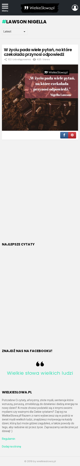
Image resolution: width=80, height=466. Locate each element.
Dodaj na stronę (11, 446)
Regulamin (8, 438)
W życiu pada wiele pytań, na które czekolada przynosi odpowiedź (38, 52)
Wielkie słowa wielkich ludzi (40, 373)
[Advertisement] (40, 196)
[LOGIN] (75, 8)
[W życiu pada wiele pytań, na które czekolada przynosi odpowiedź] (40, 98)
